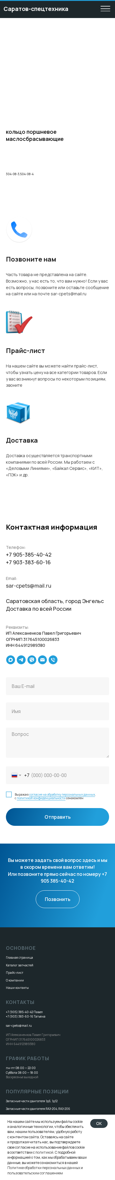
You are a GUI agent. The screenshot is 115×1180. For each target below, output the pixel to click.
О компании (15, 980)
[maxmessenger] (10, 659)
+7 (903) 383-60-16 (19, 1016)
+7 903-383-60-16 (28, 562)
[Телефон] (53, 659)
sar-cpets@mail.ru (28, 585)
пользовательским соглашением (35, 1173)
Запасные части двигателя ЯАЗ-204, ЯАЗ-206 (38, 1109)
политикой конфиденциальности (41, 798)
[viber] (31, 659)
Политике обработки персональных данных (43, 1167)
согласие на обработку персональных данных (62, 794)
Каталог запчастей (19, 965)
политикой (44, 1152)
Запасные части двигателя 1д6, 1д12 (32, 1101)
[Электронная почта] (42, 659)
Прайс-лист (14, 973)
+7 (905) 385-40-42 (19, 1012)
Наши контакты (17, 988)
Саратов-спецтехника (36, 9)
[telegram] (21, 659)
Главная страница (19, 957)
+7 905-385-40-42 (29, 554)
